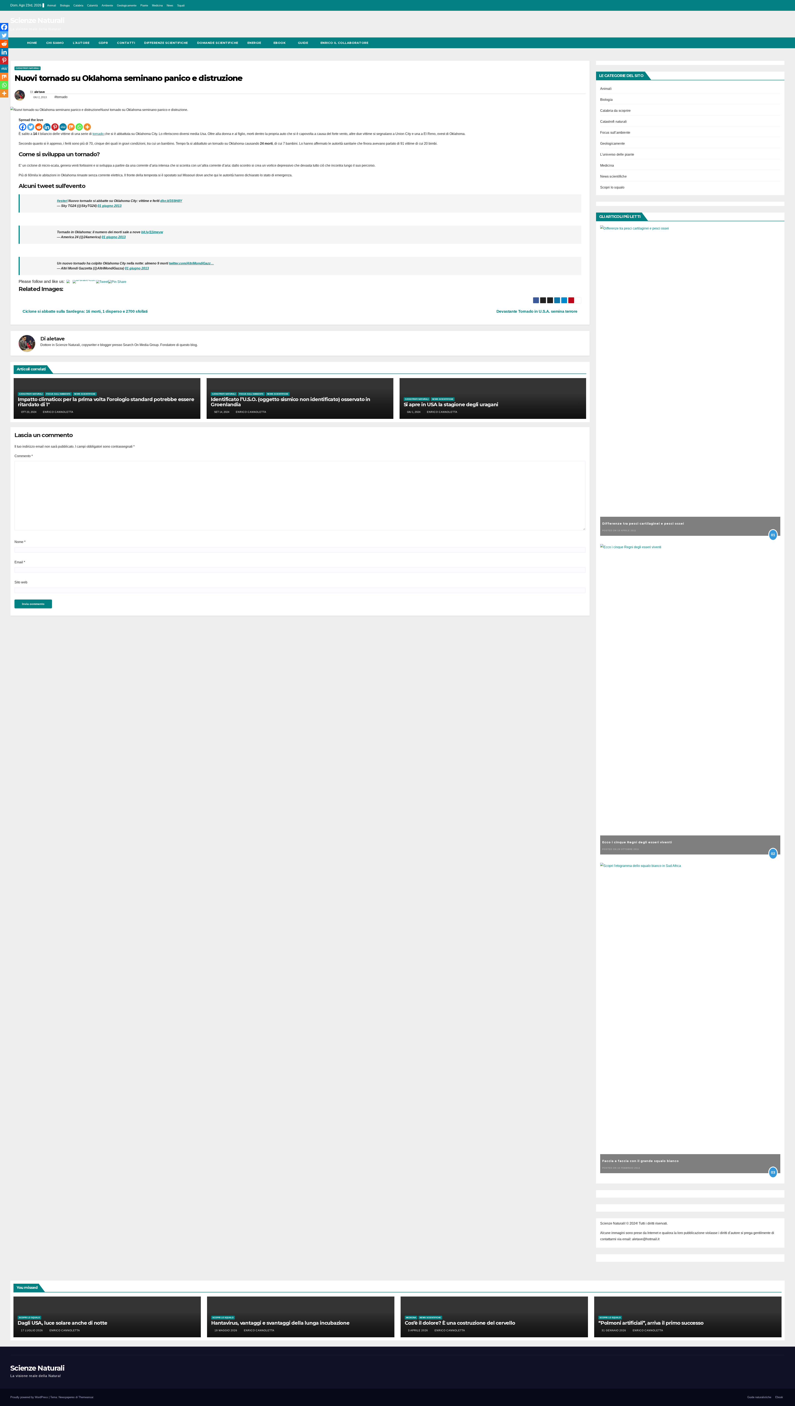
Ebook (280, 43)
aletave (39, 92)
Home (32, 43)
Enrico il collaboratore (344, 43)
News (170, 5)
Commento (23, 456)
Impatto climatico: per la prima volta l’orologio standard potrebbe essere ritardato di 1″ (106, 401)
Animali (51, 5)
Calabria (78, 5)
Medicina (157, 5)
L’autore (81, 43)
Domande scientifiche (217, 43)
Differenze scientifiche (166, 43)
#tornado (60, 97)
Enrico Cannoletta (58, 412)
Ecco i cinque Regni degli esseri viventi (637, 842)
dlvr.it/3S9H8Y (171, 201)
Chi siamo (55, 43)
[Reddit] (38, 127)
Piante (144, 5)
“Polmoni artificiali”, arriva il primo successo (650, 1323)
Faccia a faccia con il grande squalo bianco (640, 1161)
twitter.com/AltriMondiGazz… (191, 263)
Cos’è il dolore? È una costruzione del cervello (460, 1323)
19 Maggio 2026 (226, 1330)
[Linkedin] (47, 127)
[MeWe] (63, 127)
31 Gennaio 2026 (614, 1330)
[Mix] (71, 127)
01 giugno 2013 (110, 206)
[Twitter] (30, 127)
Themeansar (85, 1397)
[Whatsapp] (79, 127)
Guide (303, 43)
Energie (254, 43)
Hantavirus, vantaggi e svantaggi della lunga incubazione (280, 1323)
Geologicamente (126, 5)
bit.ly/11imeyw (152, 232)
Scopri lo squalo (612, 187)
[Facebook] (22, 127)
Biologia (65, 5)
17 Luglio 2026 (32, 1330)
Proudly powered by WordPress (29, 1397)
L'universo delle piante (617, 154)
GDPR (103, 43)
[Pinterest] (55, 127)
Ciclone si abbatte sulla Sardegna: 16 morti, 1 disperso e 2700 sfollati (85, 311)
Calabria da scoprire (615, 110)
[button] (774, 42)
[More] (87, 127)
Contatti (126, 43)
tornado (99, 134)
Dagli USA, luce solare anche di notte (62, 1323)
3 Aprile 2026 (418, 1330)
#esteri (62, 201)
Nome (19, 542)
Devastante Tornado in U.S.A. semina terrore (537, 311)
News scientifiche (84, 394)
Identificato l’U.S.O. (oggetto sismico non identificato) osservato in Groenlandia (290, 401)
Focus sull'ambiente (58, 394)
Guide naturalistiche (759, 1397)
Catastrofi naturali (27, 68)
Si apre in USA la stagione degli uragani (451, 404)
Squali (181, 5)
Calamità (92, 5)
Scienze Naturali (37, 20)
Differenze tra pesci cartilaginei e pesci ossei (643, 523)
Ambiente (107, 5)
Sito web (20, 582)
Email (19, 562)
